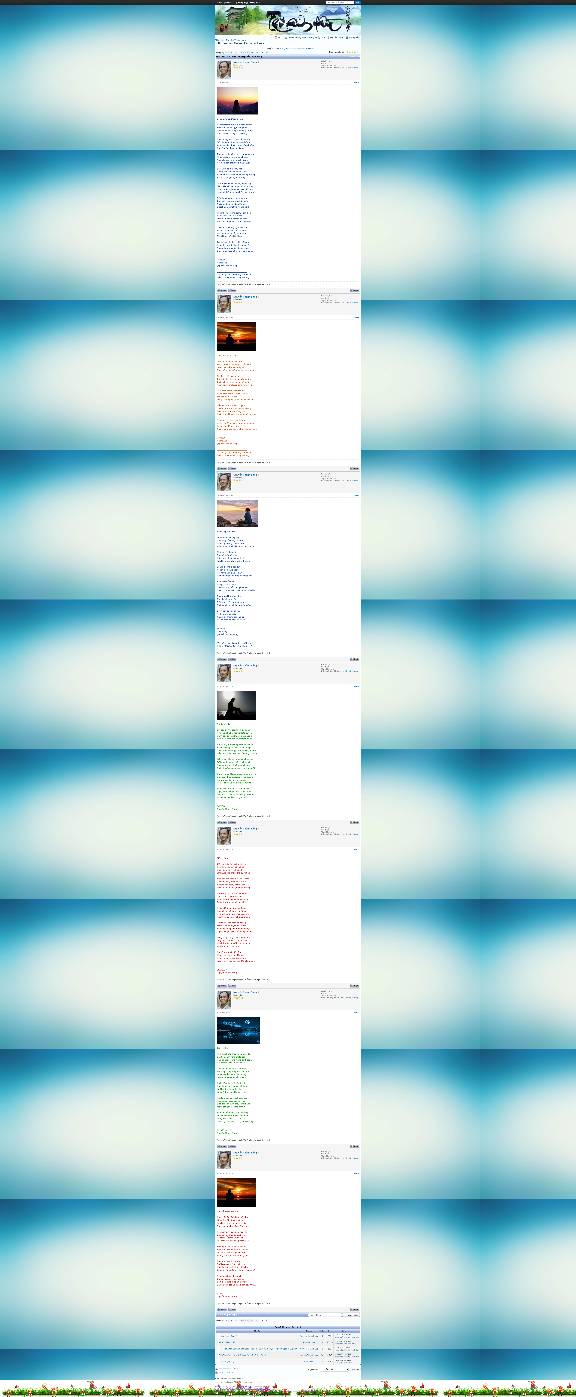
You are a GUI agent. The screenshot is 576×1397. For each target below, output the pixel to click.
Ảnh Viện (228, 1391)
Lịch (280, 37)
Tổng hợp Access (243, 1389)
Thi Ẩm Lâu (220, 40)
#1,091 (356, 83)
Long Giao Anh (349, 1343)
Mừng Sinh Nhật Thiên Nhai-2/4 (293, 48)
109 (257, 53)
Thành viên (261, 1391)
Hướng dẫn (353, 37)
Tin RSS (258, 1382)
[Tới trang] (267, 52)
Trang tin (235, 1391)
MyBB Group (246, 1387)
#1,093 (356, 495)
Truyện (274, 1391)
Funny (268, 1391)
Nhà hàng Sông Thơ (316, 1391)
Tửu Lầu (229, 40)
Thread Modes (354, 56)
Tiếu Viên (243, 1391)
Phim (249, 1391)
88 (322, 1342)
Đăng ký (254, 2)
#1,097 (356, 1173)
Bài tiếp (232, 1314)
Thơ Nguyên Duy (226, 1362)
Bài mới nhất (339, 1337)
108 (251, 53)
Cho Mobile (293, 37)
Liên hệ (219, 1382)
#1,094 (356, 686)
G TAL (324, 37)
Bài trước (222, 1314)
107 (246, 53)
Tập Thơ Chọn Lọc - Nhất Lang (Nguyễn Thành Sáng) (242, 1355)
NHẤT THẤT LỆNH (227, 1342)
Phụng (311, 48)
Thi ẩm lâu (219, 1391)
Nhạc (254, 1391)
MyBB (228, 1387)
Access (232, 1389)
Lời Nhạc (303, 1391)
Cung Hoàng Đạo (285, 1391)
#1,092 (356, 317)
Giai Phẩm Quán (309, 37)
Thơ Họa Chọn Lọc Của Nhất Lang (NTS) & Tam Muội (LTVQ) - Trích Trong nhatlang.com (258, 1349)
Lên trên (238, 1382)
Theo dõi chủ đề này (226, 1372)
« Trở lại (229, 53)
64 (322, 1355)
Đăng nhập (243, 2)
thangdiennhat (309, 1342)
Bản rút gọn (249, 1382)
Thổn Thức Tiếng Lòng (229, 1336)
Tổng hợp (328, 1391)
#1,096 (356, 1013)
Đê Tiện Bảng (336, 37)
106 (241, 53)
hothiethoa (308, 1362)
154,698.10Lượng (351, 67)
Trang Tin (265, 1389)
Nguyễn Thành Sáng (245, 62)
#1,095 (356, 849)
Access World (255, 1389)
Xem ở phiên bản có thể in (228, 1369)
